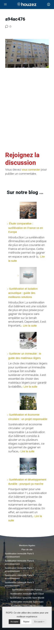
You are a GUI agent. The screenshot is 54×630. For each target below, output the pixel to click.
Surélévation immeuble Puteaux (27, 589)
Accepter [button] (14, 622)
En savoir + (39, 622)
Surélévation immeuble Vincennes (27, 606)
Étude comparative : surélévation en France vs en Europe (25, 227)
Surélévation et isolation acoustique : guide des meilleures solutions (23, 293)
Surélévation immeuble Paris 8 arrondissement (19, 577)
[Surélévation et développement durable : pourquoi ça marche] (27, 466)
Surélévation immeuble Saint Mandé (27, 597)
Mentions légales (27, 545)
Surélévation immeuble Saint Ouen (27, 602)
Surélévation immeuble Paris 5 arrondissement (19, 555)
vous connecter (31, 169)
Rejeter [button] (26, 622)
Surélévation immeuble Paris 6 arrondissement (19, 562)
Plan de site (27, 549)
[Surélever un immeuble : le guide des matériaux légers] (27, 340)
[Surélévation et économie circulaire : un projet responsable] (27, 401)
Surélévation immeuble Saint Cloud (27, 593)
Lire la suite (30, 325)
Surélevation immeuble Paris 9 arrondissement (19, 584)
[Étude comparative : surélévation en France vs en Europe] (27, 210)
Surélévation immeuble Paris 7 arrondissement (19, 569)
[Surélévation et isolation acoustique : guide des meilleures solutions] (27, 275)
